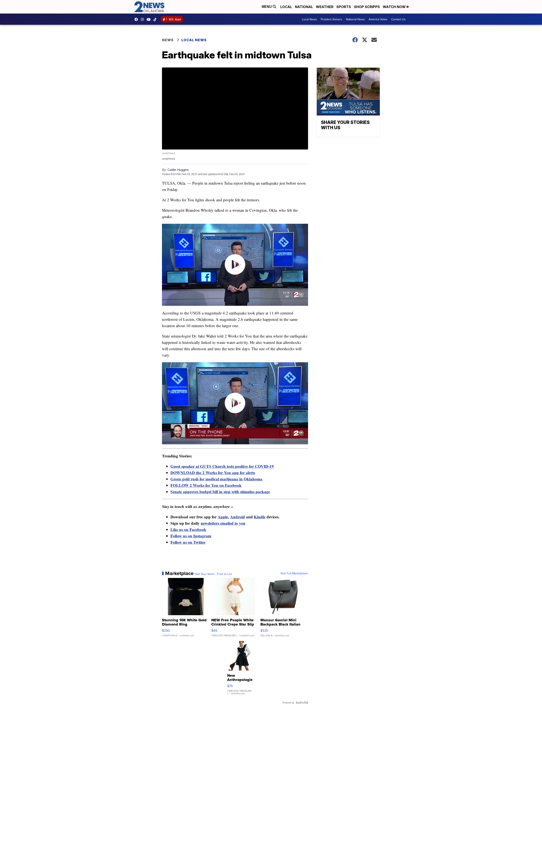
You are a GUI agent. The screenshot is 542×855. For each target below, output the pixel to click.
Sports (343, 7)
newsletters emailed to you (223, 523)
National (304, 7)
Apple (223, 517)
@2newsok (156, 19)
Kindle (259, 517)
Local (286, 7)
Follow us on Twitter (188, 542)
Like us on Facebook (188, 529)
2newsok (143, 19)
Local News (309, 19)
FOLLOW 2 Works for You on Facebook (206, 485)
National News (355, 19)
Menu (267, 6)
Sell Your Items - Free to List (213, 573)
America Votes (378, 19)
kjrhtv (137, 19)
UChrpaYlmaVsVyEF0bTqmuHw (150, 19)
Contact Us (398, 19)
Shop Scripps (367, 7)
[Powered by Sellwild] (302, 702)
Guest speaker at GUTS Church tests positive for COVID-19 (222, 466)
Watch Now (394, 7)
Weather (324, 7)
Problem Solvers (331, 19)
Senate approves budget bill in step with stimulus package (220, 491)
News (168, 40)
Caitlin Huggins (178, 170)
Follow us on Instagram (190, 536)
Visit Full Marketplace (294, 573)
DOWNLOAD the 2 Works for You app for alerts (212, 472)
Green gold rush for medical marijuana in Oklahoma (216, 479)
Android (237, 517)
